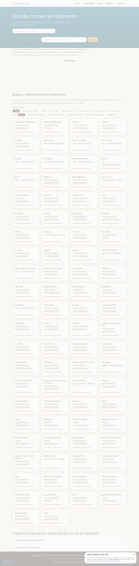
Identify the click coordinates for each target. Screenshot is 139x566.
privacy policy (113, 559)
